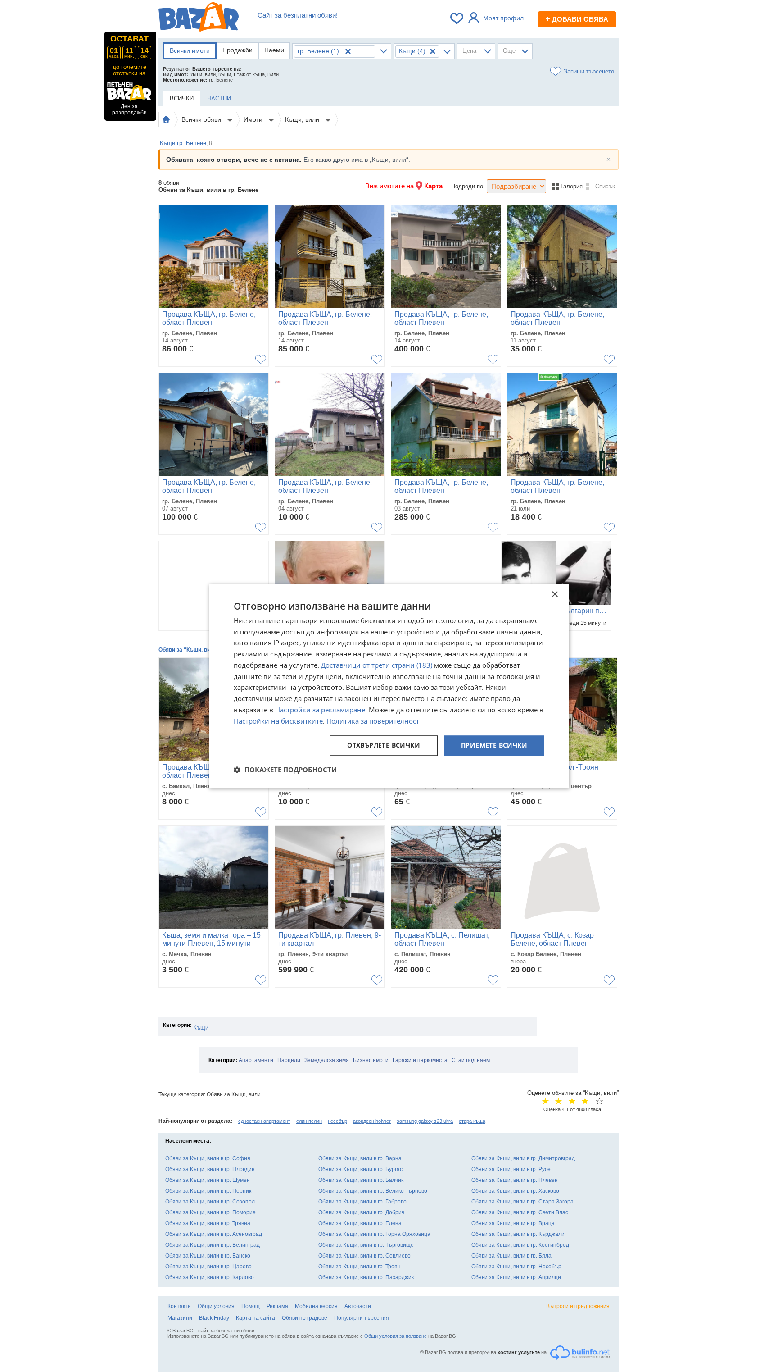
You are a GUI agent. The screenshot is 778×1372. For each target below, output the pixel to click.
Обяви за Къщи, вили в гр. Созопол (210, 1202)
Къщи (200, 1027)
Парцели (288, 1060)
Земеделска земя (326, 1060)
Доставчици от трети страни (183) (376, 665)
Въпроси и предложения (578, 1306)
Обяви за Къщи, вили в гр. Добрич (361, 1212)
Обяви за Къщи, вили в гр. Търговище (366, 1245)
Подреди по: (468, 186)
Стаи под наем (471, 1060)
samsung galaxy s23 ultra (425, 1121)
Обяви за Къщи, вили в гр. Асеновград (213, 1234)
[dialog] (389, 686)
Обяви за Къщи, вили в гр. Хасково (515, 1191)
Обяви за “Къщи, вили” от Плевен (203, 650)
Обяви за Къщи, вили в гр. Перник (208, 1191)
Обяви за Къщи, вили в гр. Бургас (360, 1169)
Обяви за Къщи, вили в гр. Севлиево (364, 1256)
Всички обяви (202, 119)
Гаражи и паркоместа (420, 1060)
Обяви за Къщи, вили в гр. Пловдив (209, 1169)
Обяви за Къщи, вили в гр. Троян (359, 1266)
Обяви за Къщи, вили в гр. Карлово (209, 1277)
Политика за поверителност (372, 720)
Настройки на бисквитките (278, 720)
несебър (337, 1121)
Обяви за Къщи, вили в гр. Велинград (212, 1245)
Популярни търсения (361, 1318)
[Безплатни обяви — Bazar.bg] (198, 18)
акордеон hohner (372, 1121)
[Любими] (457, 18)
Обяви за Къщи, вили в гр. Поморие (210, 1212)
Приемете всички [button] (494, 745)
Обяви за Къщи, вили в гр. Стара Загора (522, 1202)
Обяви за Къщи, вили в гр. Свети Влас (519, 1212)
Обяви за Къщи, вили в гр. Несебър (516, 1266)
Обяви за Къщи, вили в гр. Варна (360, 1158)
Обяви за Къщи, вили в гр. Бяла (511, 1256)
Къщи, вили (303, 119)
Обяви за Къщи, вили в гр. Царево (208, 1266)
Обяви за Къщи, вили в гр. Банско (207, 1256)
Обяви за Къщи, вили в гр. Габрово (362, 1202)
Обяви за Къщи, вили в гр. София (207, 1158)
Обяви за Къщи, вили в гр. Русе (511, 1169)
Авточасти (357, 1306)
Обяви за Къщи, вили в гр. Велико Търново (372, 1191)
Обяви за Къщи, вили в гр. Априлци (516, 1277)
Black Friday (214, 1318)
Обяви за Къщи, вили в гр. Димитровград (523, 1158)
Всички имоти (190, 50)
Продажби (237, 50)
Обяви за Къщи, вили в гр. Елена (360, 1223)
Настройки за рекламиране (320, 709)
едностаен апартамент (264, 1121)
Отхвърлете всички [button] (383, 745)
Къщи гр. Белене (186, 143)
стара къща (472, 1121)
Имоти (254, 119)
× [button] (554, 594)
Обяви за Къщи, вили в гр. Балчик (360, 1180)
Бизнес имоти (371, 1060)
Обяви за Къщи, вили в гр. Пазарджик (366, 1277)
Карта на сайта (255, 1318)
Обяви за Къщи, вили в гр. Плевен (514, 1180)
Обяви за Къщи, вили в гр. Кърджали (518, 1234)
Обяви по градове (304, 1318)
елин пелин (309, 1121)
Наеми (274, 50)
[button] (285, 770)
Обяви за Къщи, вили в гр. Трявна (207, 1223)
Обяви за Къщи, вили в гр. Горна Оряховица (374, 1234)
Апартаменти (256, 1060)
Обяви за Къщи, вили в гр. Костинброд (520, 1245)
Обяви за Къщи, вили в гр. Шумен (207, 1180)
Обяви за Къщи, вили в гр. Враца (513, 1223)
